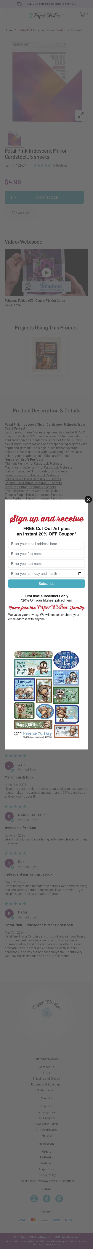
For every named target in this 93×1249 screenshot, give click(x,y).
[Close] (88, 499)
